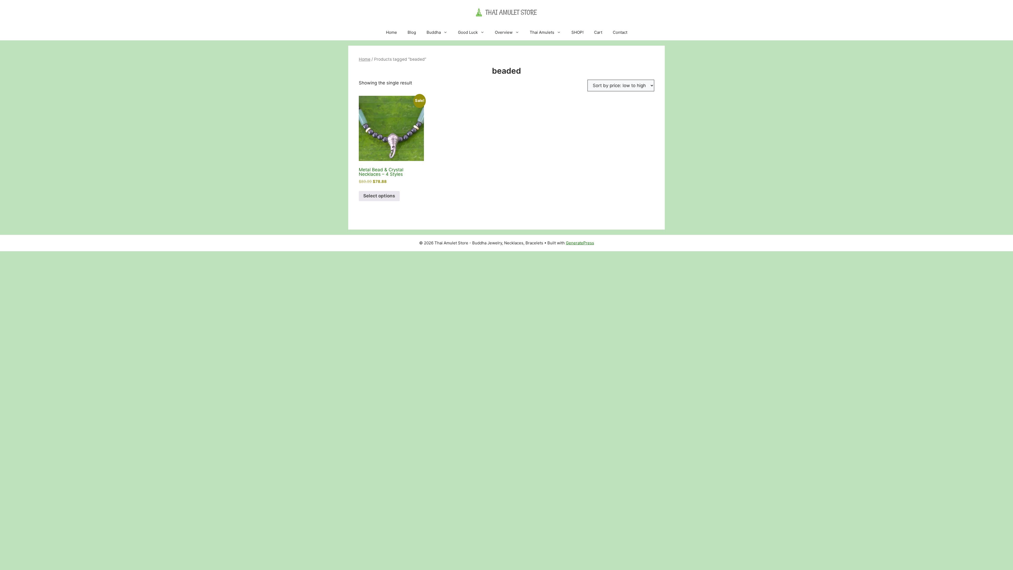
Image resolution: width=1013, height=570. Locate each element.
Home (391, 32)
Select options (379, 195)
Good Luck (468, 32)
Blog (412, 32)
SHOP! (577, 32)
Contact (620, 32)
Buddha (434, 32)
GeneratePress (580, 242)
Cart (598, 32)
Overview (504, 32)
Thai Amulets (542, 32)
